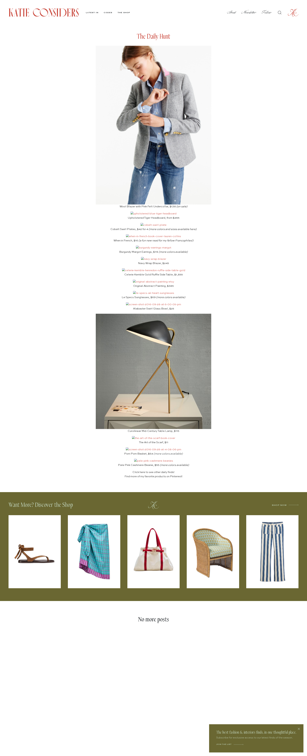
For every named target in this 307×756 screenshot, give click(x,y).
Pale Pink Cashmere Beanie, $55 (138, 465)
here (193, 229)
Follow (266, 12)
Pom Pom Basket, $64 (138, 453)
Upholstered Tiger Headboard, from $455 (153, 218)
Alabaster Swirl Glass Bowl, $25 (153, 308)
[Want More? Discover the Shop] (153, 505)
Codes (108, 13)
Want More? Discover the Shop (41, 505)
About (231, 12)
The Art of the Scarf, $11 (153, 442)
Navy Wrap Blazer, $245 (153, 263)
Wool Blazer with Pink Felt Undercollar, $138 (153, 206)
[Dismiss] (298, 728)
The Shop (124, 13)
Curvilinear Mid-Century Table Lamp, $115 (153, 431)
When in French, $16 (126, 240)
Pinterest (176, 476)
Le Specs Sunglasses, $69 (139, 297)
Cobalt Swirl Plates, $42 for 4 (129, 229)
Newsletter (248, 12)
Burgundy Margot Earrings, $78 (138, 252)
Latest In (92, 13)
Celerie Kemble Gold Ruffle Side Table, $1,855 (153, 274)
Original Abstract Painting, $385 (153, 286)
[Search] (279, 12)
